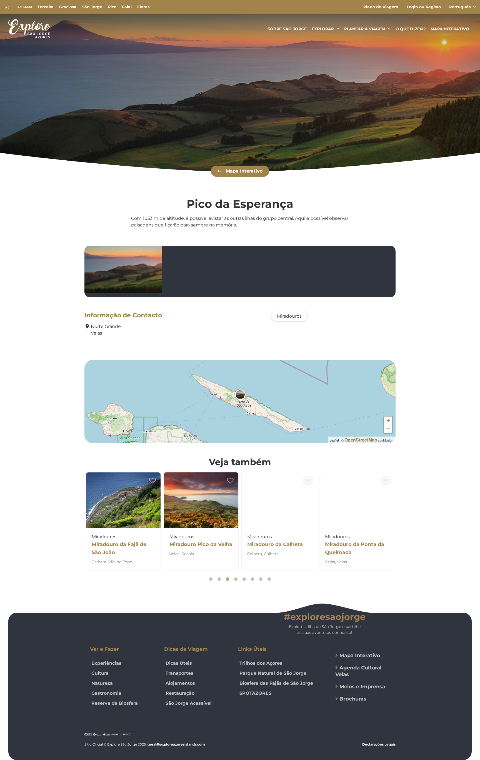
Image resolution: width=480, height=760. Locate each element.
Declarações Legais (379, 744)
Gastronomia (106, 693)
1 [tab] (211, 579)
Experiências (106, 663)
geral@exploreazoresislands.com (176, 744)
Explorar (323, 28)
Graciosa (67, 6)
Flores (143, 6)
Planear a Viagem (364, 28)
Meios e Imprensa (362, 687)
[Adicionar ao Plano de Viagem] (152, 481)
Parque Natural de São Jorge (272, 673)
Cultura (100, 673)
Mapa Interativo (450, 28)
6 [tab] (252, 579)
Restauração (180, 693)
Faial (127, 6)
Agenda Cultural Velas (358, 671)
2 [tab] (219, 579)
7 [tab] (261, 579)
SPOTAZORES (255, 693)
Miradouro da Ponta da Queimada (276, 548)
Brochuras (352, 699)
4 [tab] (236, 579)
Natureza (102, 683)
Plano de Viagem (380, 6)
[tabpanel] (123, 521)
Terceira (46, 6)
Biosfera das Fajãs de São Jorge (276, 683)
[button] (240, 171)
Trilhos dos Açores (260, 663)
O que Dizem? (411, 28)
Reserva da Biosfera (114, 703)
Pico (112, 6)
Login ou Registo (424, 6)
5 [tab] (244, 579)
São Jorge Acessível (189, 703)
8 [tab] (269, 579)
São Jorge (92, 6)
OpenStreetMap (360, 440)
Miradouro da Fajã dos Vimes (354, 548)
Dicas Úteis (179, 663)
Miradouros (289, 316)
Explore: (25, 7)
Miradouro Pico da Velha (123, 544)
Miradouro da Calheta (197, 544)
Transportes (179, 673)
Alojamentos (180, 683)
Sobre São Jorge (287, 28)
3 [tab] (227, 579)
